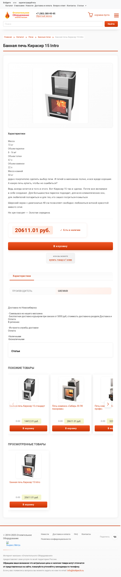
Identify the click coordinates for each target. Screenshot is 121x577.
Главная (8, 37)
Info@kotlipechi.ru (75, 570)
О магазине (19, 6)
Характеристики (22, 276)
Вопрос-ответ (59, 6)
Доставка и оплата (43, 6)
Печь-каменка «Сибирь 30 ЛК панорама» (67, 407)
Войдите (7, 3)
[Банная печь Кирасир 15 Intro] (60, 95)
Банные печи (44, 37)
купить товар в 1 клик (60, 260)
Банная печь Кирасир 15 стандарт (27, 406)
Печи (31, 37)
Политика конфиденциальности (56, 539)
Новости (29, 6)
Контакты (71, 6)
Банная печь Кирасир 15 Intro (25, 482)
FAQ (76, 534)
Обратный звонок (44, 16)
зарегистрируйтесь (27, 3)
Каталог (9, 6)
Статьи (80, 6)
